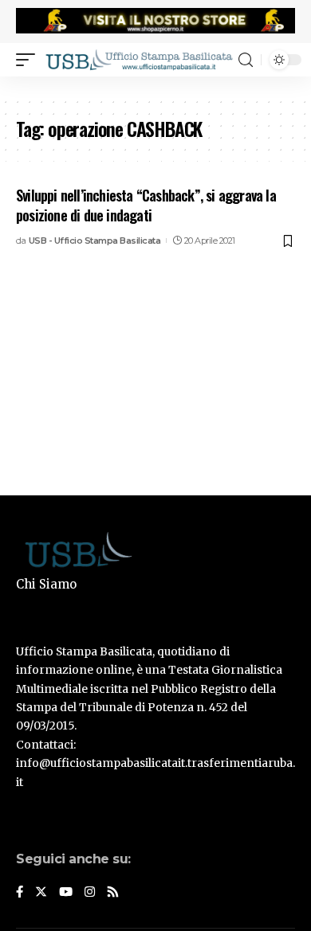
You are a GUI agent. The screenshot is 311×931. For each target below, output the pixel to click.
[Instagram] (90, 893)
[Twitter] (41, 893)
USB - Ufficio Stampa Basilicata (95, 240)
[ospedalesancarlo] (155, 86)
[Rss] (113, 893)
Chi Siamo (46, 584)
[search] (245, 60)
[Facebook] (19, 893)
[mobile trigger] (29, 59)
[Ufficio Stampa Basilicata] (138, 59)
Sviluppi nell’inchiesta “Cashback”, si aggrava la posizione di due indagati (146, 205)
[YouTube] (66, 893)
